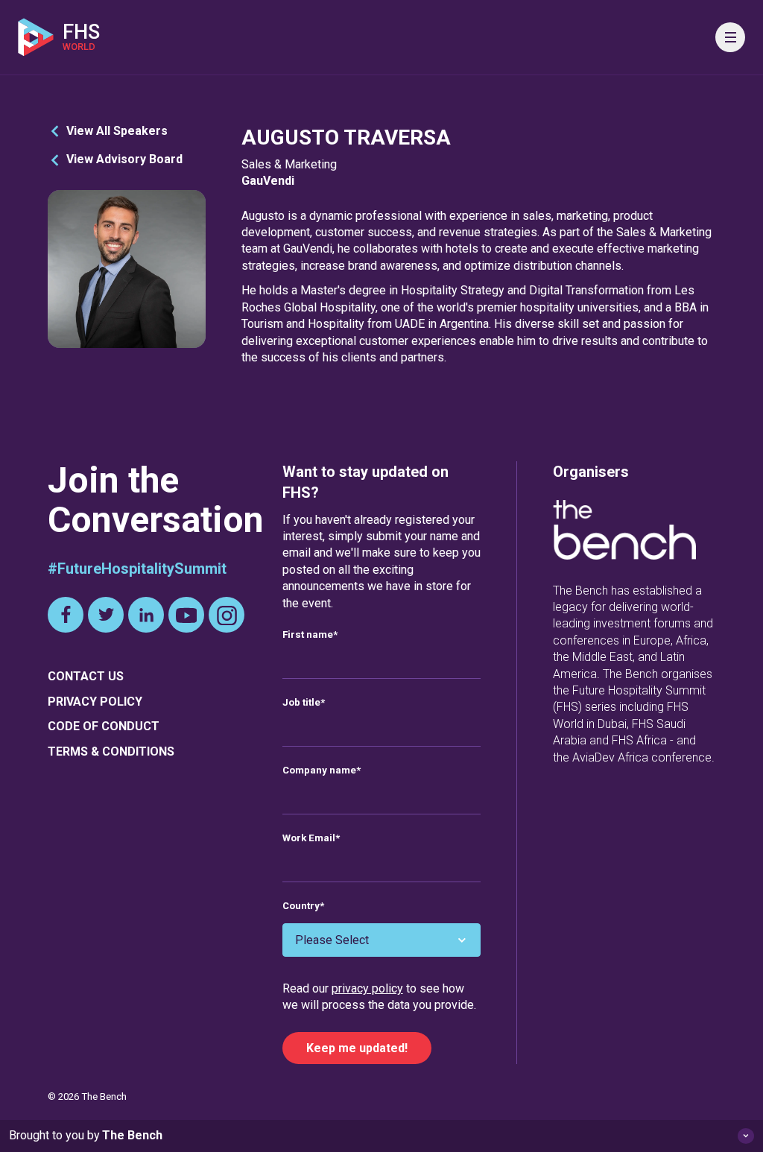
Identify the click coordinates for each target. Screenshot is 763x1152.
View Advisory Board (124, 159)
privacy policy (367, 988)
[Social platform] (65, 615)
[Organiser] (624, 532)
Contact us (86, 676)
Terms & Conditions (111, 751)
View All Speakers (117, 131)
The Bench (132, 1135)
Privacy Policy (95, 701)
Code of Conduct (103, 726)
